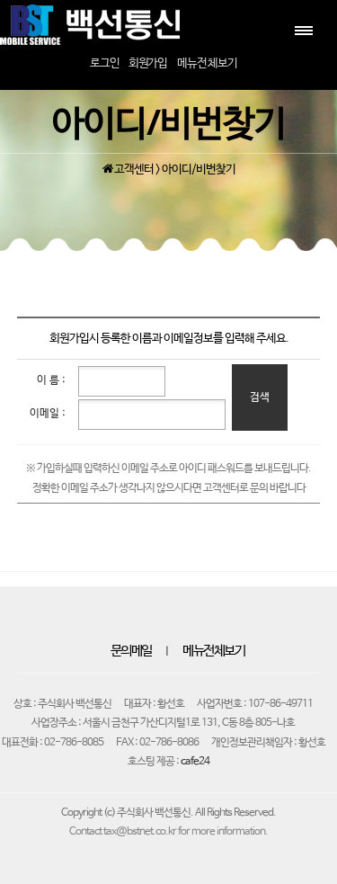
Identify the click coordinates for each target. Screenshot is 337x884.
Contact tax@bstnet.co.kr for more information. (168, 832)
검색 (260, 397)
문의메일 (131, 651)
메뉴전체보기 (213, 651)
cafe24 (195, 761)
